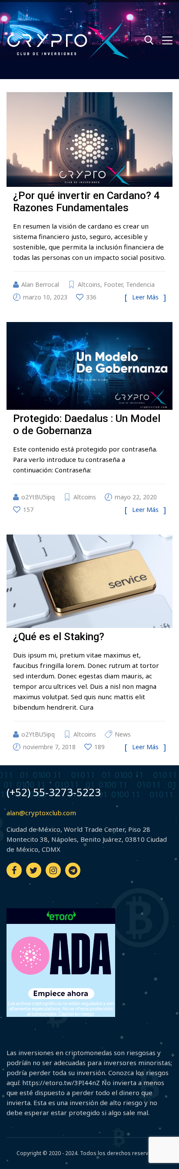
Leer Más (145, 297)
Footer (113, 284)
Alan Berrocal (40, 284)
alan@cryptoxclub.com (41, 812)
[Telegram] (72, 870)
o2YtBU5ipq (38, 497)
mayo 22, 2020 (136, 497)
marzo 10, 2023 (45, 297)
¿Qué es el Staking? (58, 637)
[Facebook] (14, 870)
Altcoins (89, 284)
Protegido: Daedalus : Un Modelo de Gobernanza (86, 424)
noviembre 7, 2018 (49, 747)
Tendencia (140, 284)
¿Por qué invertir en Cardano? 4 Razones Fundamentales (86, 201)
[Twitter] (33, 870)
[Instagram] (53, 870)
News (123, 734)
